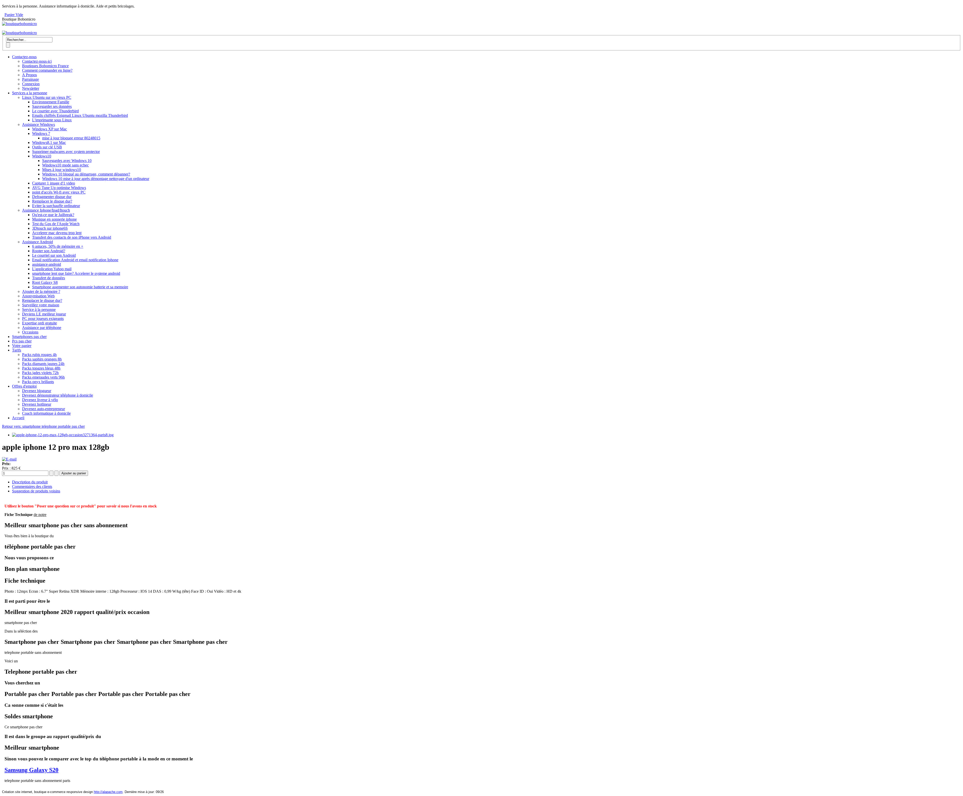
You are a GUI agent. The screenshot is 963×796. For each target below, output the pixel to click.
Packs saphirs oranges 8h (42, 359)
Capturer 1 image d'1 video (53, 183)
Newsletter (30, 88)
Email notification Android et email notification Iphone (75, 260)
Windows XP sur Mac (49, 129)
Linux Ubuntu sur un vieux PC (46, 97)
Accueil (18, 418)
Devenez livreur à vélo (40, 400)
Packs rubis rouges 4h (39, 354)
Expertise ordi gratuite (39, 323)
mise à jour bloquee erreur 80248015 (71, 138)
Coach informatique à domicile (46, 413)
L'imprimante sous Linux (52, 120)
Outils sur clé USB (47, 147)
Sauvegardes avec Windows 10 (67, 160)
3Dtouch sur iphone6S (50, 228)
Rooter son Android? (48, 251)
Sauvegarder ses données (52, 106)
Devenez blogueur (36, 391)
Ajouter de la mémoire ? (41, 291)
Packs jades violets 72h (40, 373)
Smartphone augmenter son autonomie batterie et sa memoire (80, 287)
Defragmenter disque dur (51, 197)
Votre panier (21, 345)
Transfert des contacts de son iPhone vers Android (71, 237)
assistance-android (46, 264)
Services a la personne (29, 93)
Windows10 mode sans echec (65, 165)
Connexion (31, 84)
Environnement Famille (50, 102)
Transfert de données (48, 278)
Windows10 (41, 156)
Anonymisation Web (38, 296)
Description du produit (30, 482)
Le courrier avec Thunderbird (55, 111)
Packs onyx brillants (38, 382)
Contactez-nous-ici (37, 61)
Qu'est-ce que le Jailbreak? (53, 215)
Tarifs (16, 350)
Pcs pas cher (22, 341)
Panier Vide (14, 15)
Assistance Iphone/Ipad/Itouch (46, 210)
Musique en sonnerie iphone (54, 219)
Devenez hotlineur (36, 404)
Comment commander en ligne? (47, 70)
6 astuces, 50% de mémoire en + (57, 246)
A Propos (29, 75)
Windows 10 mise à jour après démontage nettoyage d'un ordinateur (95, 178)
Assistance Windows (38, 124)
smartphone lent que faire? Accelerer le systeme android (76, 273)
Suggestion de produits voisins (36, 491)
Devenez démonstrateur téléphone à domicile (57, 395)
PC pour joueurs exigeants (43, 318)
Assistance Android (37, 242)
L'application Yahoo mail (51, 269)
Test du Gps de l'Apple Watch (55, 224)
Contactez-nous (24, 57)
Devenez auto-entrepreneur (43, 409)
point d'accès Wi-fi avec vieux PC (59, 192)
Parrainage (30, 79)
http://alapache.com (108, 792)
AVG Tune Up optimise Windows (59, 188)
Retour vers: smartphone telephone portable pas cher (43, 426)
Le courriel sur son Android (54, 255)
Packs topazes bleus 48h (41, 368)
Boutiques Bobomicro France (45, 66)
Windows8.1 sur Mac (49, 142)
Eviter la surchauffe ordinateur (56, 206)
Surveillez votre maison (40, 305)
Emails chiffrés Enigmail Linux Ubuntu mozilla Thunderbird (80, 115)
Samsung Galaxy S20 (31, 770)
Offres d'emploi (24, 386)
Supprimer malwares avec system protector (66, 151)
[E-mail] (9, 459)
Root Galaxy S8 (45, 282)
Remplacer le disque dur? (52, 201)
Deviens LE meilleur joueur (44, 314)
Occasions (30, 332)
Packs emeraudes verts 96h (43, 377)
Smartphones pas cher (29, 336)
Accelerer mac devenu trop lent (57, 233)
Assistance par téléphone (41, 327)
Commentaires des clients (32, 486)
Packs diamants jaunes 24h (43, 364)
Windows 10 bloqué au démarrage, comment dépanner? (86, 174)
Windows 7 (41, 133)
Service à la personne (39, 309)
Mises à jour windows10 (61, 169)
